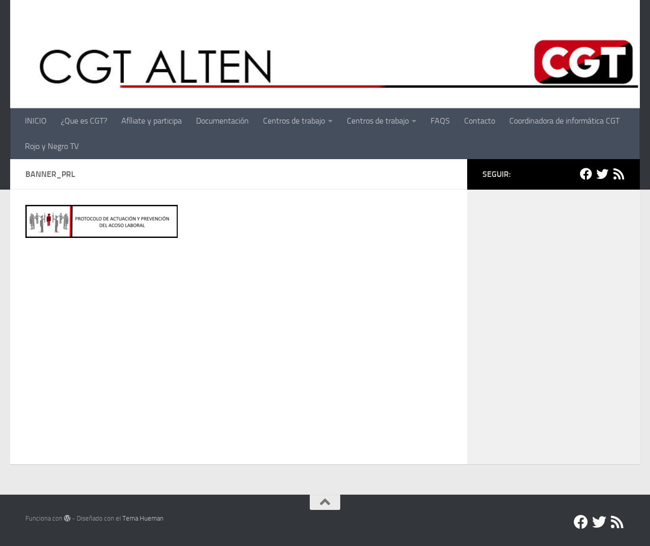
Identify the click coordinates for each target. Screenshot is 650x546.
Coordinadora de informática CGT (564, 121)
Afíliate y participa (151, 121)
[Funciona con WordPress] (67, 518)
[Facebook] (586, 174)
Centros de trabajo (294, 121)
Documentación (222, 121)
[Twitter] (602, 174)
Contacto (479, 121)
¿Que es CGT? (84, 121)
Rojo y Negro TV (52, 146)
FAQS (440, 121)
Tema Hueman (143, 518)
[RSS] (618, 174)
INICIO (36, 121)
